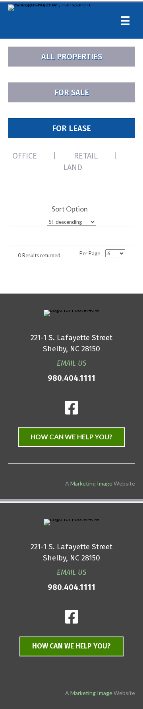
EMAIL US (72, 363)
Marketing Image (91, 692)
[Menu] (125, 20)
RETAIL (86, 156)
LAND (72, 167)
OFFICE (24, 156)
